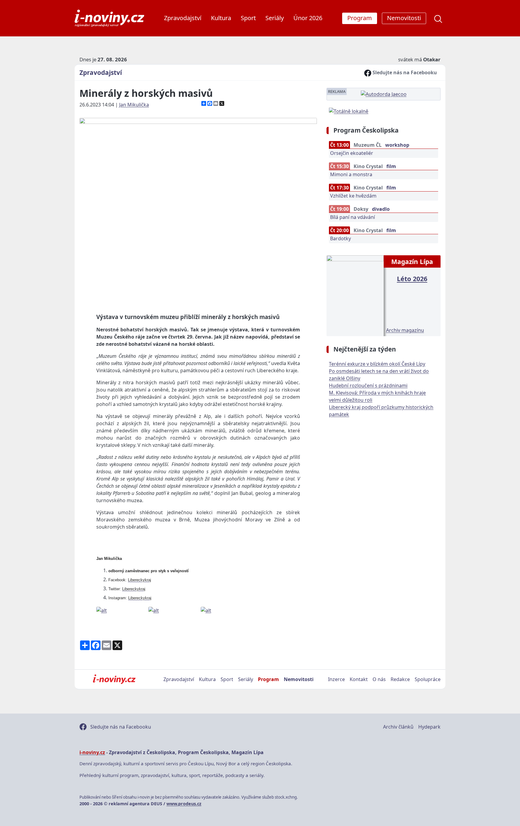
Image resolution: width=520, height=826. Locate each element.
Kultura (221, 18)
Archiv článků (398, 726)
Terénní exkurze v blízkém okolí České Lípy (377, 364)
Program (268, 679)
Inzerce (336, 679)
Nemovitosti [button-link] (404, 18)
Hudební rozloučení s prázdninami (368, 385)
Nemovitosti (299, 679)
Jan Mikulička (134, 104)
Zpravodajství (182, 18)
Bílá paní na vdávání (352, 217)
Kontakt (359, 679)
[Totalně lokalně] (349, 110)
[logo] (109, 18)
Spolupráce (428, 679)
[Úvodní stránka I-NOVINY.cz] (114, 679)
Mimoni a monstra (351, 174)
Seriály (274, 18)
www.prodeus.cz (183, 803)
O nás (379, 679)
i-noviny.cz (92, 752)
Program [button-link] (359, 18)
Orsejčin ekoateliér (351, 153)
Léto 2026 (412, 278)
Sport (248, 18)
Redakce (400, 679)
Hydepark (429, 726)
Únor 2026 (307, 18)
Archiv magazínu (405, 330)
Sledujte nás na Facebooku (404, 72)
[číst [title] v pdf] (355, 295)
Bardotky (340, 238)
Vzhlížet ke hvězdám (353, 195)
